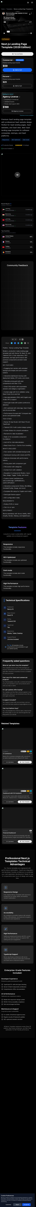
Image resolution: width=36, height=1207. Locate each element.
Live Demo (11, 762)
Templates (9, 9)
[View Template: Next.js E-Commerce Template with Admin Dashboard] (17, 738)
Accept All (26, 1204)
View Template (25, 762)
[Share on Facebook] (15, 343)
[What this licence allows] (13, 60)
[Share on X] (11, 343)
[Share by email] (25, 343)
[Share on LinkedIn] (18, 343)
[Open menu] (32, 2)
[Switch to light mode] (21, 339)
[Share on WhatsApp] (21, 343)
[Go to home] (4, 2)
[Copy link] (28, 343)
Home (3, 9)
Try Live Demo (18, 54)
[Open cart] (28, 2)
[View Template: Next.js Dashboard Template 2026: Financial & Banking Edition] (17, 818)
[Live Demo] (17, 175)
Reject (17, 1204)
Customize (8, 1204)
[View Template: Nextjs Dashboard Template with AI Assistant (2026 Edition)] (17, 778)
